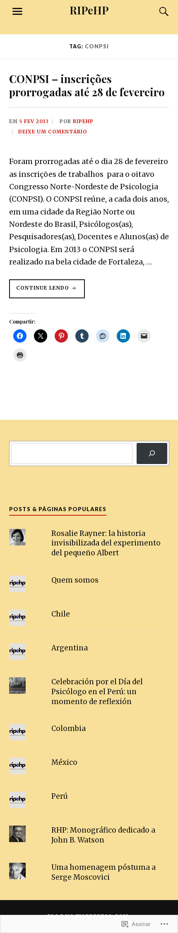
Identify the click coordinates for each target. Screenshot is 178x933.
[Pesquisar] (152, 453)
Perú (59, 796)
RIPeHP (89, 10)
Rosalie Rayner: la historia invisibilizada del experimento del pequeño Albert (106, 543)
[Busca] (156, 11)
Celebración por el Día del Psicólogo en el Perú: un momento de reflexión (97, 691)
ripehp (83, 121)
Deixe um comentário (52, 132)
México (64, 762)
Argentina (69, 647)
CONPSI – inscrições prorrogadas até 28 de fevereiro (87, 85)
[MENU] (17, 11)
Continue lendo (40, 291)
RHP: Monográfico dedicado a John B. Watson (103, 835)
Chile (60, 614)
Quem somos (75, 580)
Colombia (68, 728)
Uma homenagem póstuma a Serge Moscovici (103, 872)
